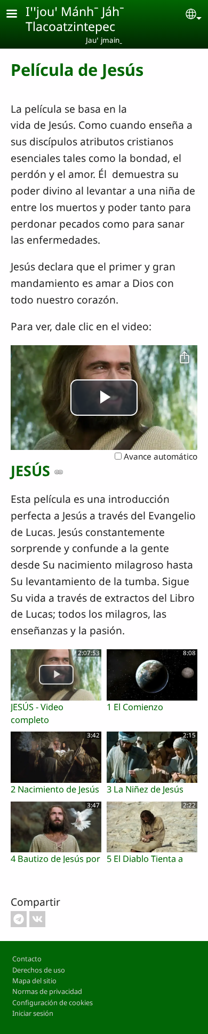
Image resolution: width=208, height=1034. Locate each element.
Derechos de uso (38, 970)
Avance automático (159, 456)
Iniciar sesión (32, 1013)
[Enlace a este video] (58, 472)
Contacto (27, 958)
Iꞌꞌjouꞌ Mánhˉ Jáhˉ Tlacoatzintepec (75, 19)
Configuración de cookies (52, 1002)
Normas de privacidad (47, 991)
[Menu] (18, 14)
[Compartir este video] (184, 358)
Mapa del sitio (34, 980)
